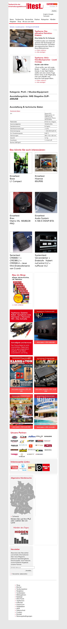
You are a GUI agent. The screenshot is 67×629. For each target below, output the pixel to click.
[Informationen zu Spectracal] (48, 451)
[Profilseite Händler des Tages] (21, 543)
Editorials (19, 603)
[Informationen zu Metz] (48, 446)
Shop (19, 22)
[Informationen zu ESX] (22, 442)
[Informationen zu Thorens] (14, 455)
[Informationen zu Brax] (39, 437)
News (12, 19)
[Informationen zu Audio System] (23, 437)
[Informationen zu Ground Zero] (47, 442)
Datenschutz (20, 610)
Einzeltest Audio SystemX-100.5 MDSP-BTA (44, 218)
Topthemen (20, 601)
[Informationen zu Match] (39, 446)
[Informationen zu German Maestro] (39, 442)
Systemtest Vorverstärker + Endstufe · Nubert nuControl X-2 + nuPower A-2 (43, 260)
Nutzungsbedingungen (24, 616)
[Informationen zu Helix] (14, 446)
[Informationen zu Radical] (39, 451)
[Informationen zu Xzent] (30, 455)
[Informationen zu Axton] (32, 437)
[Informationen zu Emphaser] (14, 442)
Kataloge (19, 597)
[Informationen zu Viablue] (22, 455)
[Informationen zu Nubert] (23, 451)
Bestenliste (29, 19)
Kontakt (19, 614)
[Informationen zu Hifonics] (23, 446)
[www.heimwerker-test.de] (31, 473)
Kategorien (45, 19)
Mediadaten (20, 606)
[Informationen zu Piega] (32, 451)
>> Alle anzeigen (40, 52)
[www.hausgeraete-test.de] (23, 473)
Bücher (18, 587)
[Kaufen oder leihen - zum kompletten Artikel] (22, 70)
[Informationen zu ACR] (14, 437)
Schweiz (15, 516)
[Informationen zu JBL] (30, 446)
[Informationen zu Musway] (14, 451)
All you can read (28, 22)
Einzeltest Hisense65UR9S (40, 179)
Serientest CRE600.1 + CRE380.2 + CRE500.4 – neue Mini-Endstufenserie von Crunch (20, 262)
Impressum (20, 604)
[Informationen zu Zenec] (39, 455)
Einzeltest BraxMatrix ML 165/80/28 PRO (20, 219)
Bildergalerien (21, 595)
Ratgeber (13, 22)
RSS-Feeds (20, 599)
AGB (18, 608)
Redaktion (19, 591)
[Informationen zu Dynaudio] (48, 437)
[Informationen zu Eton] (30, 442)
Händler (52, 19)
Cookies (19, 612)
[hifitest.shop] (46, 473)
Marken (37, 19)
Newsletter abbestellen (19, 574)
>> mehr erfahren (17, 305)
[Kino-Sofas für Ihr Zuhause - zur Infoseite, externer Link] (22, 41)
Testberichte (19, 19)
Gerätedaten (20, 593)
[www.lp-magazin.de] (38, 473)
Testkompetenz (21, 589)
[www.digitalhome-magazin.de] (14, 473)
